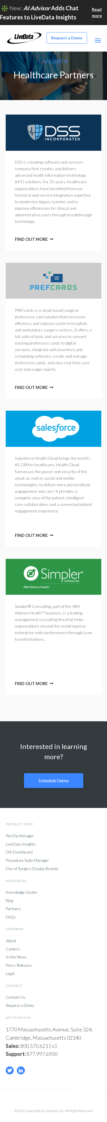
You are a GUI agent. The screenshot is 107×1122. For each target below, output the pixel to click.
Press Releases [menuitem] (19, 965)
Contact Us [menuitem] (15, 997)
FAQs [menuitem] (11, 917)
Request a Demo (66, 37)
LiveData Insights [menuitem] (21, 844)
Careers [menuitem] (13, 949)
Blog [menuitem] (9, 900)
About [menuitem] (11, 940)
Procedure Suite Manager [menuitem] (27, 860)
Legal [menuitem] (10, 973)
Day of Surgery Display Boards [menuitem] (32, 868)
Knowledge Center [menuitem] (22, 892)
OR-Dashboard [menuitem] (19, 852)
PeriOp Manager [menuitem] (20, 836)
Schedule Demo (54, 780)
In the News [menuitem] (16, 957)
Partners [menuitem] (13, 909)
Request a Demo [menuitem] (20, 1005)
